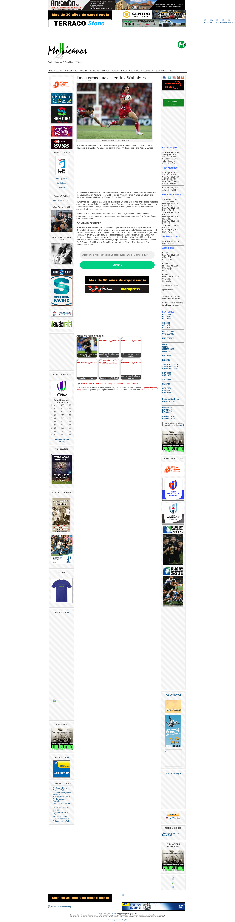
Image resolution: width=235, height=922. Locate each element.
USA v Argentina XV (61, 819)
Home (52, 67)
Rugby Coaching (110, 67)
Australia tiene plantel (61, 797)
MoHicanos (112, 913)
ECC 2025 (166, 316)
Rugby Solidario (144, 67)
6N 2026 (166, 351)
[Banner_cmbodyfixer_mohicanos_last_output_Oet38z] (117, 283)
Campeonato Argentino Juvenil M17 (62, 793)
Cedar (59, 71)
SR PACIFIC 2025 (170, 366)
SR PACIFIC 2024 (170, 364)
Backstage (61, 183)
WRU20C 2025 (168, 416)
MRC (51, 71)
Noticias (103, 384)
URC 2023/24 (168, 332)
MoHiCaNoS (94, 384)
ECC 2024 (166, 314)
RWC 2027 (167, 412)
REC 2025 (166, 356)
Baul (138, 71)
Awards (61, 187)
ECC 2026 (166, 319)
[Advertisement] (121, 34)
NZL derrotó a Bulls (60, 817)
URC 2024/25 (168, 334)
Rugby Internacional (115, 384)
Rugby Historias (127, 67)
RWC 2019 (167, 408)
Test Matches (81, 71)
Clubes (105, 71)
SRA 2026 (166, 379)
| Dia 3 (67, 200)
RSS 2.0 (142, 390)
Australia (84, 384)
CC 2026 (166, 327)
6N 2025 (166, 347)
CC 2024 (166, 323)
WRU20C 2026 (168, 419)
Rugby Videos (159, 67)
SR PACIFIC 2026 (170, 369)
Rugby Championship (76, 67)
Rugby (61, 67)
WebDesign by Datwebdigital (117, 920)
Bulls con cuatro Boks (61, 821)
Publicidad (148, 71)
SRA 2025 (166, 375)
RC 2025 (166, 360)
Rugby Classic (94, 67)
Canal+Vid (94, 71)
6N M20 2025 (168, 349)
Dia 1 (58, 179)
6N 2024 (166, 345)
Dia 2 (64, 179)
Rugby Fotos (127, 71)
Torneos (68, 71)
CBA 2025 (166, 390)
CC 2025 (166, 325)
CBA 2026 (166, 392)
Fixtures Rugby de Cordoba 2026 (170, 400)
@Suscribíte (161, 71)
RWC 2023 (167, 410)
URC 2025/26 (168, 338)
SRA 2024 (166, 373)
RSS (171, 71)
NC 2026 (166, 384)
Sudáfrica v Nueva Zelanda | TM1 (60, 789)
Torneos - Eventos (131, 384)
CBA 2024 (166, 388)
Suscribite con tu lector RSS (170, 834)
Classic (115, 71)
